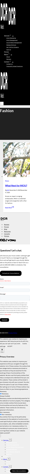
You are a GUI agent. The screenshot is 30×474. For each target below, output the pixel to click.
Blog (5, 229)
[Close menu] (0, 435)
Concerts (7, 234)
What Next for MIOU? (16, 185)
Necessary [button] (3, 391)
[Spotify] (15, 241)
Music (7, 181)
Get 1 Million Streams (12, 47)
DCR (8, 190)
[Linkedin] (11, 241)
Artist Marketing (11, 38)
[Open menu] (2, 103)
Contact (5, 467)
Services (6, 440)
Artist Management (12, 40)
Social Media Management (14, 42)
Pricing (6, 52)
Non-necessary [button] (5, 412)
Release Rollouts (11, 45)
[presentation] (16, 160)
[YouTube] (13, 241)
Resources (7, 231)
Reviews (8, 59)
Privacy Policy (12, 333)
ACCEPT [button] (9, 346)
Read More (9, 207)
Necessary (5, 394)
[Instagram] (4, 241)
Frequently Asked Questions (14, 66)
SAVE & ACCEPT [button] (5, 433)
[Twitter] (9, 241)
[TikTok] (6, 241)
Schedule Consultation (10, 273)
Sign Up (8, 49)
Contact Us (9, 64)
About (8, 57)
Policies (6, 236)
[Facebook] (1, 241)
